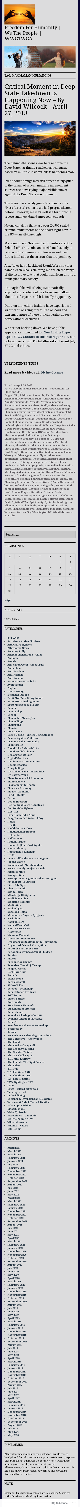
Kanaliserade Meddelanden (24, 865)
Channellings (15, 721)
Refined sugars (23, 485)
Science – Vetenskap (20, 988)
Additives (26, 395)
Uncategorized (16, 1092)
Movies (58, 472)
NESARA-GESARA (18, 928)
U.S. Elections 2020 (18, 1075)
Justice (8, 465)
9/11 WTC (13, 638)
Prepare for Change (19, 962)
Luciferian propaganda (28, 465)
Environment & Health (21, 785)
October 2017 (15, 1378)
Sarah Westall (16, 982)
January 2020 (15, 1288)
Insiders (52, 458)
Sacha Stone (15, 978)
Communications (46, 418)
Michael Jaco (15, 908)
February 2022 (16, 1204)
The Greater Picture (19, 1052)
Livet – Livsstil (16, 888)
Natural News (15, 921)
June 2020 (13, 1271)
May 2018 (13, 1355)
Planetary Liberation (17, 482)
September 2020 (17, 1261)
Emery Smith (42, 435)
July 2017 (12, 1388)
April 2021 (13, 1238)
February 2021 (16, 1244)
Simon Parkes (16, 998)
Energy (55, 435)
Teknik (11, 1032)
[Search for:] (40, 534)
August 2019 (14, 1304)
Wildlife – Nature (17, 1125)
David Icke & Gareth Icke (23, 748)
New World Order (15, 475)
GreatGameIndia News (21, 815)
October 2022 (15, 1178)
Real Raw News (16, 972)
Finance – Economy (19, 788)
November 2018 (16, 1334)
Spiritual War (20, 502)
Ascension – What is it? (21, 681)
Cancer (11, 708)
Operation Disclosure (21, 938)
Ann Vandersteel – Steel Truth (25, 664)
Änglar (11, 688)
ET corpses (42, 438)
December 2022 (16, 1171)
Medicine (27, 468)
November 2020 (16, 1254)
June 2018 (13, 1351)
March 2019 (14, 1321)
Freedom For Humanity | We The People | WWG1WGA (32, 33)
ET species (58, 438)
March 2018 (14, 1361)
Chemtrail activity (52, 412)
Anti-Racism (15, 678)
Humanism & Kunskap (21, 851)
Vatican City (24, 512)
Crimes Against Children (22, 738)
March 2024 (14, 1154)
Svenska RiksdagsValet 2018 (24, 1015)
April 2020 (13, 1278)
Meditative (40, 468)
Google (15, 452)
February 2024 (16, 1157)
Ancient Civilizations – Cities (24, 654)
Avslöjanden (23, 388)
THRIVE (12, 1068)
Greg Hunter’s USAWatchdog (25, 818)
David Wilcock (44, 425)
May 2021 (13, 1234)
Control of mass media (18, 422)
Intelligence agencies (34, 462)
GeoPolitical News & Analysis (25, 805)
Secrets (55, 495)
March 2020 (14, 1281)
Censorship (62, 408)
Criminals (28, 425)
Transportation (47, 505)
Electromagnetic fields (18, 435)
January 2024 (15, 1161)
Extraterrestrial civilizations (22, 442)
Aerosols (38, 395)
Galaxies (55, 448)
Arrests (34, 402)
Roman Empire (21, 492)
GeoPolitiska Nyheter (20, 808)
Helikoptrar (14, 838)
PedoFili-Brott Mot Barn (22, 948)
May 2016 (13, 1435)
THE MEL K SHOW (19, 1058)
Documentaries (17, 764)
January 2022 (15, 1208)
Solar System (56, 498)
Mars (7, 468)
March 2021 (14, 1241)
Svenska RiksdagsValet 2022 (24, 1018)
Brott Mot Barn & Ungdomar (25, 698)
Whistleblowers (63, 512)
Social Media (12, 498)
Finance (9, 445)
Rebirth (12, 975)
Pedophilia (23, 478)
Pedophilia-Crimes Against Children (29, 952)
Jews (63, 462)
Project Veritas (16, 968)
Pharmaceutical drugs (45, 478)
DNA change (45, 432)
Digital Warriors (17, 758)
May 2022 (13, 1194)
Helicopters (15, 835)
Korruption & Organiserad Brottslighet (32, 878)
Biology (9, 408)
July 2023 (12, 1164)
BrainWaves (23, 408)
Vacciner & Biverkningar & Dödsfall (29, 1098)
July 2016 (12, 1428)
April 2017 (13, 1398)
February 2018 (16, 1365)
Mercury (53, 468)
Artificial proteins (52, 402)
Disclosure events (52, 428)
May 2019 (13, 1314)
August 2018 (14, 1345)
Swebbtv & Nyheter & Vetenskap (27, 1025)
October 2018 (15, 1338)
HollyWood (44, 455)
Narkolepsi (14, 918)
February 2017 (16, 1405)
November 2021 (16, 1214)
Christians (31, 415)
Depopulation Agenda (26, 428)
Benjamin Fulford (18, 694)
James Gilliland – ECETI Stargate (27, 858)
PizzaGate (66, 478)
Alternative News (18, 648)
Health (11, 825)
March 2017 (14, 1401)
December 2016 (16, 1411)
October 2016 (15, 1418)
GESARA (12, 811)
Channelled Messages (21, 718)
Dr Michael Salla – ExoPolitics (26, 771)
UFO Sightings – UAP (20, 1082)
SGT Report (14, 995)
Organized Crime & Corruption (47, 475)
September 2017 (17, 1381)
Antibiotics (64, 398)
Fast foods (61, 442)
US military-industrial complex (54, 508)
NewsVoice (14, 931)
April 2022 (13, 1198)
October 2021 (15, 1218)
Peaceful (9, 478)
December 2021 (16, 1211)
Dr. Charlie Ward (17, 775)
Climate (12, 728)
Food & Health (16, 795)
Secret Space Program (34, 495)
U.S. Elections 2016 (18, 1072)
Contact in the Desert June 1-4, (46, 337)
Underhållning (16, 1095)
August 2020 (14, 1264)
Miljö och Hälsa (17, 911)
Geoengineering (17, 801)
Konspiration (15, 875)
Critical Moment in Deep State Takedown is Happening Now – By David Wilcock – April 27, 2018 (39, 99)
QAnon (54, 482)
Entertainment (16, 781)
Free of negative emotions (51, 445)
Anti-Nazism (15, 674)
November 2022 (16, 1174)
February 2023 (16, 1167)
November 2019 (16, 1294)
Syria (48, 502)
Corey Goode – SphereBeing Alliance (30, 734)
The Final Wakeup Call (21, 1045)
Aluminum (62, 395)
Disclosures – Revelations (23, 761)
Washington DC (42, 512)
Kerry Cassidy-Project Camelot (27, 868)
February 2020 (16, 1284)
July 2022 (12, 1188)
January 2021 (15, 1248)
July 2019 (12, 1308)
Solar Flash (39, 498)
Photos (11, 958)
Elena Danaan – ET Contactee (25, 778)
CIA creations (47, 415)
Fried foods (11, 448)
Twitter (62, 505)
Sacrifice (37, 492)
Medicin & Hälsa (17, 898)
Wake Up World (17, 1112)
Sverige (12, 1022)
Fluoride (20, 445)
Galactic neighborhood (34, 448)
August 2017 (14, 1385)
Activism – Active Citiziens (23, 641)
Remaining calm (44, 485)
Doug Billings (15, 768)
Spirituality (37, 502)
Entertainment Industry (19, 438)
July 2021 (12, 1228)
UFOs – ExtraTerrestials (22, 1088)
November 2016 (16, 1415)
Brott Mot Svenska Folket (23, 704)
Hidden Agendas (25, 455)
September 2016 (17, 1421)
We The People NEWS (20, 1119)
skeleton (66, 495)
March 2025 (14, 1151)
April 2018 (13, 1358)
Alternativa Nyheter (19, 644)
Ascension (11, 405)
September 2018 (17, 1341)
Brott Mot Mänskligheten (23, 701)
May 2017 (13, 1395)
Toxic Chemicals (26, 505)
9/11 (16, 395)
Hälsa (11, 821)
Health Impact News (20, 828)
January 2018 (15, 1368)
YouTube (9, 515)
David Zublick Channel (21, 751)
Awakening (64, 405)
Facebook (47, 442)
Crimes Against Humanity (23, 741)
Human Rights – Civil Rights (24, 845)
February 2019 (16, 1324)
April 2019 (13, 1318)
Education (61, 432)
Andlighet (13, 658)
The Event (13, 1042)
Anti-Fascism (15, 671)
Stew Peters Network (20, 1005)
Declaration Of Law (19, 754)
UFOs (7, 508)
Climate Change (24, 418)
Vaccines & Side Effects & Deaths (28, 1102)
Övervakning (15, 691)
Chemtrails (14, 724)
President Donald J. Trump (24, 965)
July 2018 (12, 1348)
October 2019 (15, 1298)
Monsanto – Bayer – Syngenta (25, 915)
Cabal (35, 408)
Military (65, 468)
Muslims (69, 472)
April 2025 (13, 1147)
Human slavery (16, 848)
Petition (12, 955)
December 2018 (16, 1331)
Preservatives (40, 482)
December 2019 (16, 1291)
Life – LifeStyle (16, 885)
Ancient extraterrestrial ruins (22, 398)
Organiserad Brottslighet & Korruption (32, 941)
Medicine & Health (18, 901)
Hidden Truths (16, 841)
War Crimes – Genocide (21, 1115)
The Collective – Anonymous (25, 1038)
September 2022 (17, 1181)
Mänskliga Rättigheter (21, 895)
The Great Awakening (20, 1048)
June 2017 (13, 1391)
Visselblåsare (16, 1108)
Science (49, 492)
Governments (29, 452)
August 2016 (14, 1425)
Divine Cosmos (52, 372)
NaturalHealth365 (18, 925)
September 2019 (17, 1301)
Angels (11, 661)
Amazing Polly (16, 651)
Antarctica (49, 398)
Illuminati (25, 458)
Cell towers (47, 408)
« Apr (7, 600)
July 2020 (12, 1268)
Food (30, 445)
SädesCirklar (15, 985)
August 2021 (14, 1224)
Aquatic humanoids (16, 402)
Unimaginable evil (23, 508)
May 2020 (13, 1274)
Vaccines (10, 512)
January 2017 (15, 1408)
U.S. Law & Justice (18, 1078)
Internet (54, 462)
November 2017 (16, 1375)
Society (26, 498)
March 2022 (14, 1201)
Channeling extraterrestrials (22, 412)
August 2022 (14, 1184)
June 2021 (13, 1231)
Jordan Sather (16, 861)
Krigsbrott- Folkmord (21, 881)
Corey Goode (42, 422)
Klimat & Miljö (16, 871)
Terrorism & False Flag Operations (29, 1035)
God (7, 452)
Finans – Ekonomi (18, 791)
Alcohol (50, 395)
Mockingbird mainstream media (24, 472)
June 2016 (13, 1431)
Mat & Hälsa (15, 891)
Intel (62, 458)
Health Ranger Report (21, 831)
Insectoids (39, 458)
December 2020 (16, 1251)
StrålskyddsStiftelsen (21, 1008)
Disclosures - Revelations (48, 388)
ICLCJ (11, 855)
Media (16, 468)
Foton (11, 798)
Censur (11, 714)
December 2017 (16, 1371)
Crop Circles (15, 744)
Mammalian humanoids (58, 465)
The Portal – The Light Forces (25, 1062)
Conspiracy (64, 418)
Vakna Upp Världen (19, 1105)
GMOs (66, 448)
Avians (35, 405)
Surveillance (15, 1012)
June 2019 (13, 1311)
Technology (60, 502)
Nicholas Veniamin (18, 935)
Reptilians (21, 488)
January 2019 (15, 1328)
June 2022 (13, 1191)
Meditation (14, 905)
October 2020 (15, 1258)
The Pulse (13, 1065)
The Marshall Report (20, 1055)
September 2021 (17, 1221)
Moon (49, 472)
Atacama (24, 405)
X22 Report (14, 1129)
